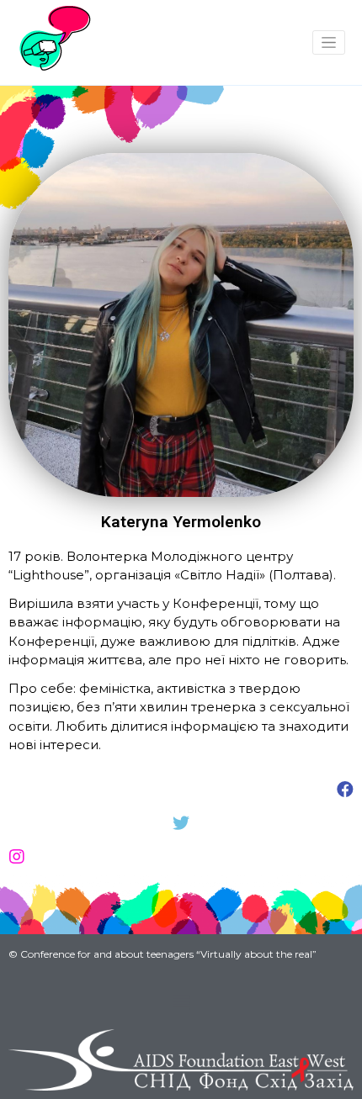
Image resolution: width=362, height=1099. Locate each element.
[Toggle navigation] (328, 42)
